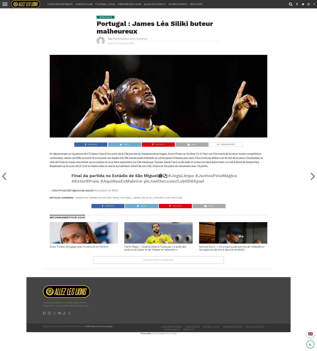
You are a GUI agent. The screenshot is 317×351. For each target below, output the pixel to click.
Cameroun (95, 197)
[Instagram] (309, 4)
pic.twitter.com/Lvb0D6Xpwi (174, 181)
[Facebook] (297, 4)
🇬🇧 (310, 333)
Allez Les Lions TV (155, 4)
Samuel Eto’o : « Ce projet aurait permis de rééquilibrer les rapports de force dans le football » (232, 248)
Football (126, 197)
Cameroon (81, 197)
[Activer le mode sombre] (310, 344)
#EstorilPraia (85, 181)
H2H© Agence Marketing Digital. (99, 326)
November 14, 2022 (106, 190)
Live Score (156, 333)
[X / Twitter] (303, 4)
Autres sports (178, 4)
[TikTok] (64, 313)
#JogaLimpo (181, 175)
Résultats (196, 4)
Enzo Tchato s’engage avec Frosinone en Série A (79, 246)
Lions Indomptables (60, 4)
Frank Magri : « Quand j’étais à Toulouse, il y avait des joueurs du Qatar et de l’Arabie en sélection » (155, 248)
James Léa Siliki (142, 197)
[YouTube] (59, 313)
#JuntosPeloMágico (216, 175)
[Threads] (69, 313)
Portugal (176, 197)
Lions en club (84, 4)
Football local (105, 4)
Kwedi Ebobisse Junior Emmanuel (129, 38)
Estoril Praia (111, 197)
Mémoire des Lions (129, 4)
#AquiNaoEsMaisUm (121, 181)
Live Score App (169, 333)
